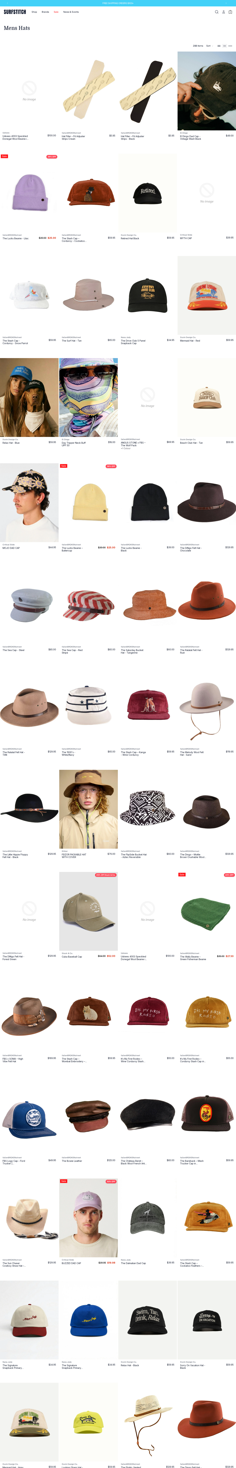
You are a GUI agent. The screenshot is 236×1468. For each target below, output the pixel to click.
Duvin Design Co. (129, 235)
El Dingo (65, 439)
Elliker (65, 851)
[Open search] (216, 11)
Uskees (6, 133)
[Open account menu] (223, 11)
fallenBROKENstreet (71, 133)
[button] (209, 45)
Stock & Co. (67, 953)
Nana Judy (126, 337)
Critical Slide (9, 544)
